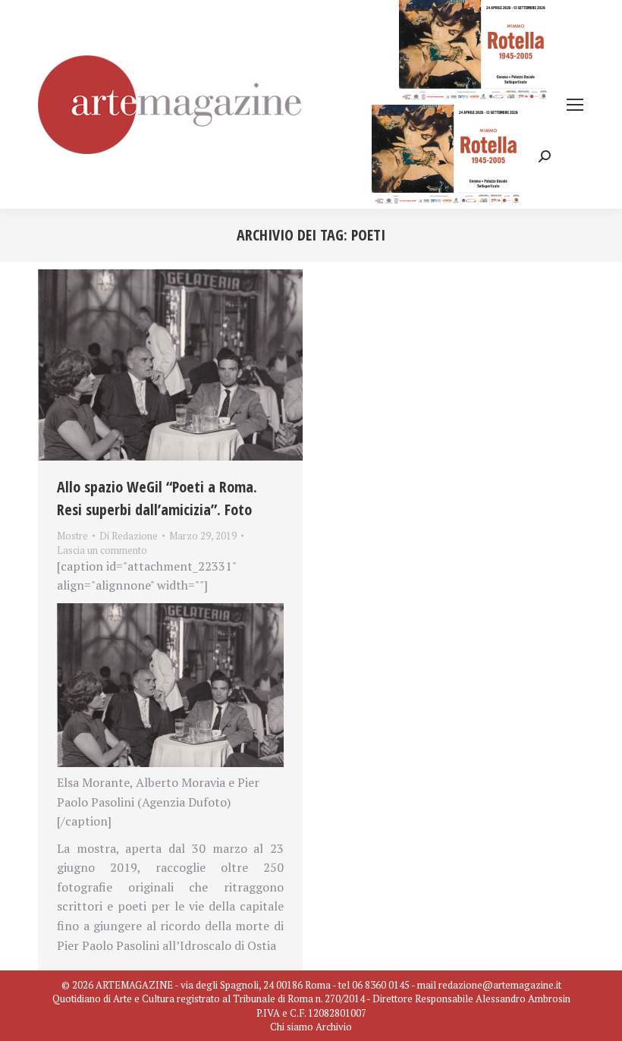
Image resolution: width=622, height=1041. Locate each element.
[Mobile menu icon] (575, 105)
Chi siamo (291, 1026)
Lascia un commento (102, 550)
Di (128, 536)
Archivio (334, 1026)
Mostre (72, 536)
